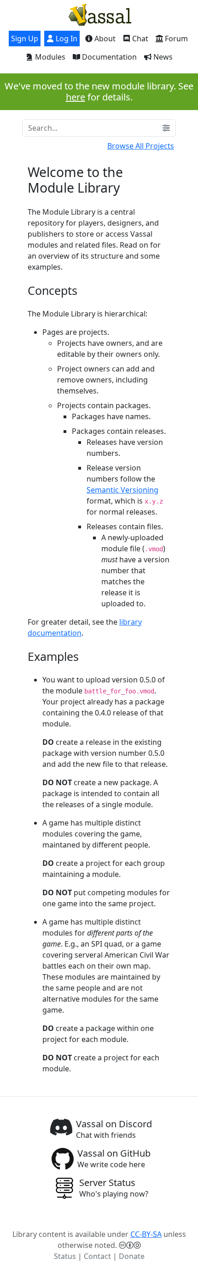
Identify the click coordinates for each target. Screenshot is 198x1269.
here (75, 97)
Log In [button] (65, 38)
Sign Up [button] (24, 38)
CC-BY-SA (146, 1234)
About (104, 38)
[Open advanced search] (166, 128)
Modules (49, 57)
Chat (139, 38)
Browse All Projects (140, 146)
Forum (175, 38)
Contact (97, 1256)
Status (65, 1256)
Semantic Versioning (122, 490)
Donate (132, 1256)
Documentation (108, 57)
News (162, 57)
